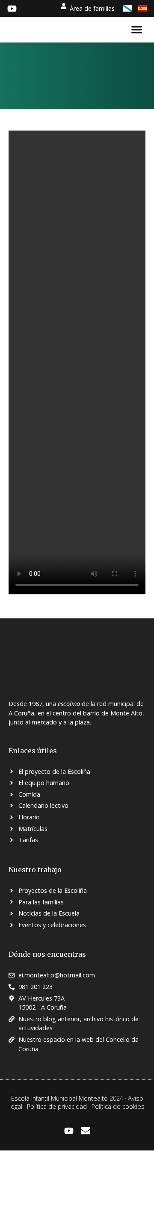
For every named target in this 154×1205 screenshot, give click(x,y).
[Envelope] (85, 1130)
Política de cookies (118, 1106)
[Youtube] (69, 1130)
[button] (137, 29)
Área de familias (92, 8)
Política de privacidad (57, 1106)
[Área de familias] (64, 6)
